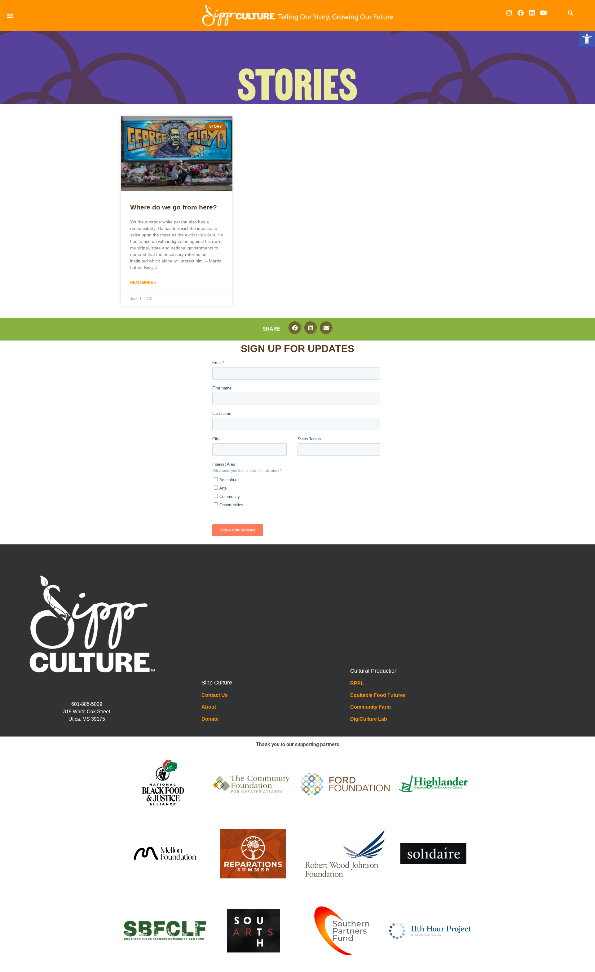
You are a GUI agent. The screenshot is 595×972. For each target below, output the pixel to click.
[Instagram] (509, 13)
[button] (587, 39)
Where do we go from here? (173, 207)
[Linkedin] (532, 13)
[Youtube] (544, 13)
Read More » (143, 282)
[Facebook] (521, 13)
